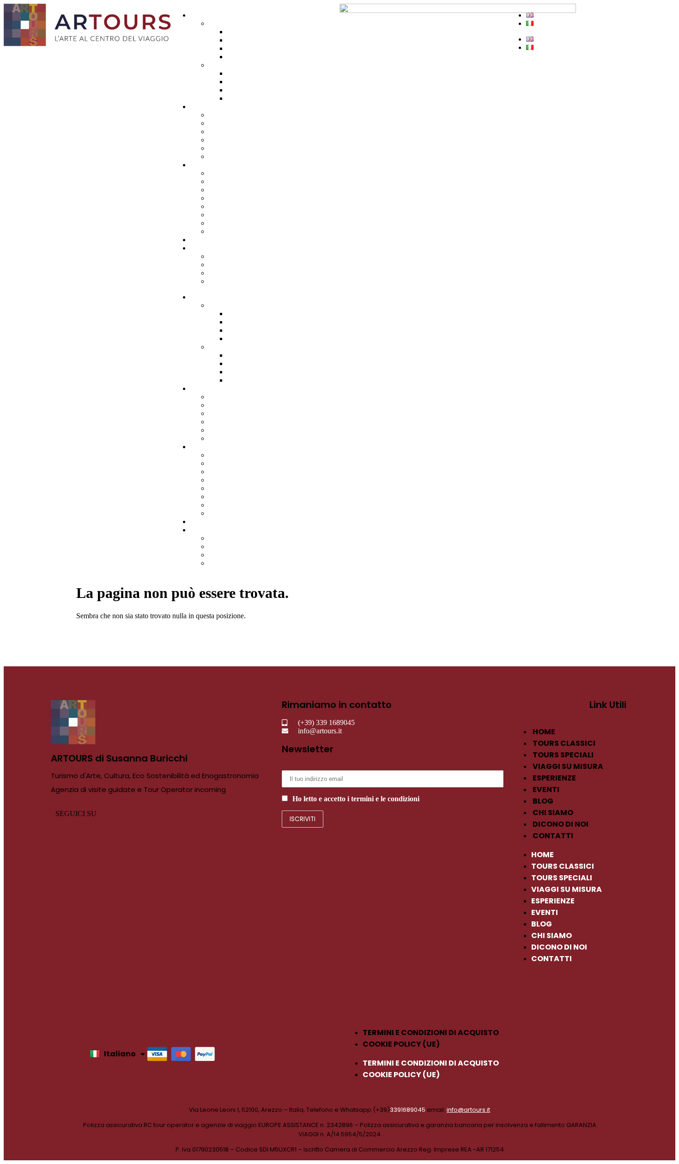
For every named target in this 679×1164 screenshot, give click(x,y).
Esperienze (206, 165)
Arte (215, 173)
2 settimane (225, 156)
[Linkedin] (183, 813)
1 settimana (225, 140)
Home (544, 731)
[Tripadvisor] (208, 813)
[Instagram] (159, 813)
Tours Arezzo (247, 48)
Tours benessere (250, 73)
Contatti (220, 281)
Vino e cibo (225, 181)
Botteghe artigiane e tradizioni (252, 190)
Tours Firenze (247, 32)
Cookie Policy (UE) (401, 1044)
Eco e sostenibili (232, 215)
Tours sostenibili (251, 81)
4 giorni (220, 131)
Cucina (219, 198)
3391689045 (407, 1109)
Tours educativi (249, 98)
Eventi (199, 240)
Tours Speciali (229, 65)
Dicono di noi (229, 273)
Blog (216, 264)
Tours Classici (229, 23)
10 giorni (222, 148)
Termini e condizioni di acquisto (431, 1032)
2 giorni (220, 115)
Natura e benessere (236, 231)
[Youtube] (233, 813)
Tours (198, 15)
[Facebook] (134, 813)
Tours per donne (251, 90)
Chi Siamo (205, 248)
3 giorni (220, 123)
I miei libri (224, 256)
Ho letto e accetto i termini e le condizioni (355, 799)
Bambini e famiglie (236, 206)
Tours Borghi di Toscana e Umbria (277, 57)
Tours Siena (244, 40)
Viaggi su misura (214, 106)
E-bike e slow (229, 223)
